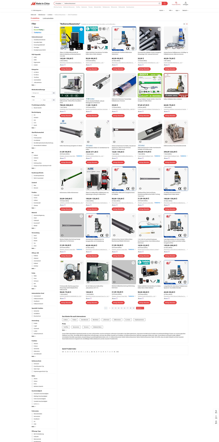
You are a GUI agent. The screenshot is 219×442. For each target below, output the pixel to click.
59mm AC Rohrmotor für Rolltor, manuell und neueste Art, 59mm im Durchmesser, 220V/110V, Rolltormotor (124, 147)
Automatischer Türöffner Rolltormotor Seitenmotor (122, 53)
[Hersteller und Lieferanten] (40, 3)
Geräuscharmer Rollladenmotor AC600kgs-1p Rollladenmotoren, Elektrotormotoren (176, 53)
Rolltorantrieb (122, 7)
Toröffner (78, 7)
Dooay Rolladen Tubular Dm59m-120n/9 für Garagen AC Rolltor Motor (149, 100)
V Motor (74, 319)
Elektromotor (117, 319)
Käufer (161, 10)
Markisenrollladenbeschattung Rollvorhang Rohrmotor (123, 287)
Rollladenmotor (106, 7)
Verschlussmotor (130, 7)
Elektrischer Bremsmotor (69, 7)
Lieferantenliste (48, 18)
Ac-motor (127, 319)
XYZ (117, 352)
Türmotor (90, 7)
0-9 (63, 352)
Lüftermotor (106, 319)
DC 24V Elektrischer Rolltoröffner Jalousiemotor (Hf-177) (94, 287)
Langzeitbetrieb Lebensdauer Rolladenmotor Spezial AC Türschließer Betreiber (175, 287)
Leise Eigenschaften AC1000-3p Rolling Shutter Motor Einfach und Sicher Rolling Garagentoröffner (174, 241)
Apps (177, 10)
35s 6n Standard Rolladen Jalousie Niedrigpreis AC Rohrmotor (95, 101)
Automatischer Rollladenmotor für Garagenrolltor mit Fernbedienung (95, 240)
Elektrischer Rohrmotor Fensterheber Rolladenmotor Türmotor (121, 100)
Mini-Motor (96, 319)
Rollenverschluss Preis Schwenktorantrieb (175, 145)
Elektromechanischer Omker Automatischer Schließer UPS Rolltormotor (149, 148)
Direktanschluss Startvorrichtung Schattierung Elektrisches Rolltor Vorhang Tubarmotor (149, 194)
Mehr (63, 330)
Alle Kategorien (37, 10)
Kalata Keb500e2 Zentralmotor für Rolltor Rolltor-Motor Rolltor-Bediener (97, 53)
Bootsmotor (84, 7)
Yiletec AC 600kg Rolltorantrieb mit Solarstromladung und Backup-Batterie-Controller (70, 54)
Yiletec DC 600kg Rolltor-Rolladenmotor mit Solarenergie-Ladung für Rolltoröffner (97, 193)
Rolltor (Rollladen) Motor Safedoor (173, 99)
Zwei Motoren (84, 319)
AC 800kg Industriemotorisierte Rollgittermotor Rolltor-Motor (172, 193)
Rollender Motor (97, 7)
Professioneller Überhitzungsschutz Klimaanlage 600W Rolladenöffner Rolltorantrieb (69, 287)
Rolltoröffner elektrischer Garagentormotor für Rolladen (123, 193)
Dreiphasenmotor (139, 319)
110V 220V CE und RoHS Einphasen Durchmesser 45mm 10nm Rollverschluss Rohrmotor (149, 241)
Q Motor (65, 319)
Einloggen (185, 4)
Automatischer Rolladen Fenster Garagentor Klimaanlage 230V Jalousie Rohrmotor (149, 53)
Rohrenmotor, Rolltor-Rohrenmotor (69, 192)
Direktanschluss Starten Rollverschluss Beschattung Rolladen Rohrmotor (122, 240)
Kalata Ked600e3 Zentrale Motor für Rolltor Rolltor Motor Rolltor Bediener (149, 287)
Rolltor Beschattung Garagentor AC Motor (71, 145)
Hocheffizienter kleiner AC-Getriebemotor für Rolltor (97, 148)
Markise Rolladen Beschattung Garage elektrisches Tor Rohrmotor (70, 240)
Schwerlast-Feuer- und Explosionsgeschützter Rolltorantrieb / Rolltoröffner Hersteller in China (72, 100)
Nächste (139, 308)
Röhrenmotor (114, 7)
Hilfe (170, 10)
